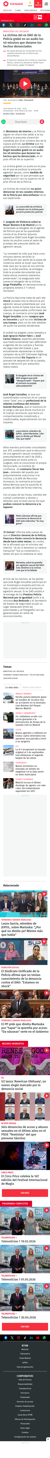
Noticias (7, 10)
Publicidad (25, 1397)
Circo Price (7, 1172)
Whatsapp (46, 25)
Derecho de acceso (25, 1402)
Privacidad (25, 1424)
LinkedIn (32, 25)
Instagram (17, 25)
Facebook (3, 24)
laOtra (25, 1363)
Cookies (25, 1432)
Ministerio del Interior (16, 31)
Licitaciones (25, 1410)
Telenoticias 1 (9, 1238)
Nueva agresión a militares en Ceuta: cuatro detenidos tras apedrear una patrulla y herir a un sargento (8, 734)
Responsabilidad (25, 1384)
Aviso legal (25, 1428)
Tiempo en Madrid (24, 779)
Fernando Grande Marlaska (15, 675)
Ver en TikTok (25, 1338)
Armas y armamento (26, 713)
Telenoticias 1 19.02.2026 (25, 1221)
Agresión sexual (10, 678)
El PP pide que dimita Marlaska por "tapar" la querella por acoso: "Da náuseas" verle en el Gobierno (25, 1004)
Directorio (25, 1393)
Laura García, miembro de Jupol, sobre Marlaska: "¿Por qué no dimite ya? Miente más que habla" (23, 903)
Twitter (10, 24)
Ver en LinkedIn (31, 1337)
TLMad (18, 10)
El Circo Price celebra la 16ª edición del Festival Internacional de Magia (25, 1156)
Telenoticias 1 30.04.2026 (25, 1297)
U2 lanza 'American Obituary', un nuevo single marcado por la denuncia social (25, 1061)
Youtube (39, 25)
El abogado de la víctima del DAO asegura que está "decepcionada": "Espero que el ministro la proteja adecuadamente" (9, 378)
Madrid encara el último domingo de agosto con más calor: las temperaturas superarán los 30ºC (8, 783)
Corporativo (25, 1376)
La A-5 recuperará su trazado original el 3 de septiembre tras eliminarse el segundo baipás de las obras (8, 750)
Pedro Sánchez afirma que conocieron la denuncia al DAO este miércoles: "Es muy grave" (9, 519)
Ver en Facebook (5, 1338)
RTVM (25, 1345)
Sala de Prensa (25, 1380)
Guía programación (25, 1367)
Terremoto (21, 763)
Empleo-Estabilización (25, 1406)
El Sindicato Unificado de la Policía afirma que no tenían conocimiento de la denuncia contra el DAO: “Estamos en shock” (23, 951)
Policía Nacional (36, 675)
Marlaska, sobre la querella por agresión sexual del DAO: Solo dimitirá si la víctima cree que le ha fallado (9, 565)
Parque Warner (23, 694)
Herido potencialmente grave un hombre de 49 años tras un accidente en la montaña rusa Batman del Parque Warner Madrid (8, 698)
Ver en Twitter (12, 1338)
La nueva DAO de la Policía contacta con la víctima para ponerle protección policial (9, 210)
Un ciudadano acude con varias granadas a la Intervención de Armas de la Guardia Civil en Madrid (8, 717)
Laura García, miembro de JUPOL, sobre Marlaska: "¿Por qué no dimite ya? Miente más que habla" (9, 434)
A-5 (17, 746)
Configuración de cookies (25, 1437)
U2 (2, 1078)
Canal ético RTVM (25, 1415)
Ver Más (25, 1193)
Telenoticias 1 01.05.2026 (25, 1259)
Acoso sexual (8, 1123)
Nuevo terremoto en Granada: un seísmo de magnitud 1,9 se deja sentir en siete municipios (8, 767)
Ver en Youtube (37, 1337)
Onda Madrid (30, 10)
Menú (46, 4)
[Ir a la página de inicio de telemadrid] (13, 3)
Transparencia (25, 1389)
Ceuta (18, 730)
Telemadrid (25, 1354)
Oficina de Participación (25, 1419)
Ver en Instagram (18, 1337)
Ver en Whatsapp (44, 1337)
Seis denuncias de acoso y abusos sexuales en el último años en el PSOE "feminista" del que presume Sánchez (25, 1106)
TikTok (25, 24)
